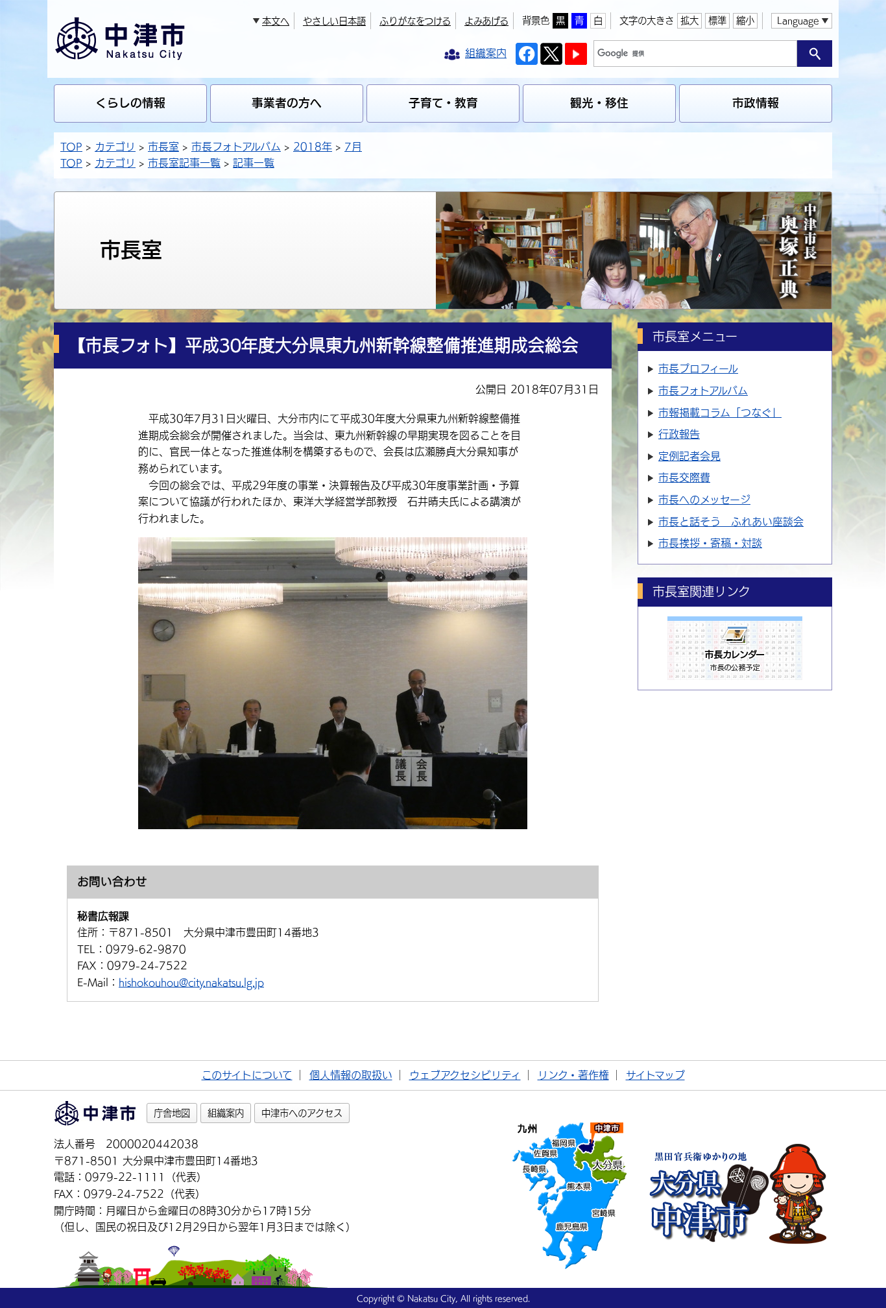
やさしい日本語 (334, 21)
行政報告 (679, 434)
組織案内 (226, 1113)
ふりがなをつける (415, 21)
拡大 (689, 20)
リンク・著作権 (573, 1075)
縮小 (745, 20)
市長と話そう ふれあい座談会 (731, 521)
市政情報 (755, 102)
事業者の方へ (287, 102)
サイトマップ (655, 1075)
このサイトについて (247, 1075)
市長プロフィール (698, 368)
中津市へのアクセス (301, 1113)
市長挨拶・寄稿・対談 (710, 543)
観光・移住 (599, 102)
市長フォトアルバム (236, 146)
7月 (353, 146)
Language (798, 20)
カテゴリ (115, 146)
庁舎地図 (172, 1113)
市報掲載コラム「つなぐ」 (720, 412)
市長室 (163, 146)
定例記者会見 (689, 456)
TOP (71, 146)
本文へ (275, 21)
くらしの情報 (130, 102)
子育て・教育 (443, 102)
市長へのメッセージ (704, 499)
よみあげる (486, 21)
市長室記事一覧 (184, 163)
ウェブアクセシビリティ (465, 1075)
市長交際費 (684, 477)
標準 (717, 20)
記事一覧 (253, 163)
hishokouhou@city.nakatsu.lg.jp (191, 982)
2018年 (312, 146)
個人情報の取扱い (350, 1075)
